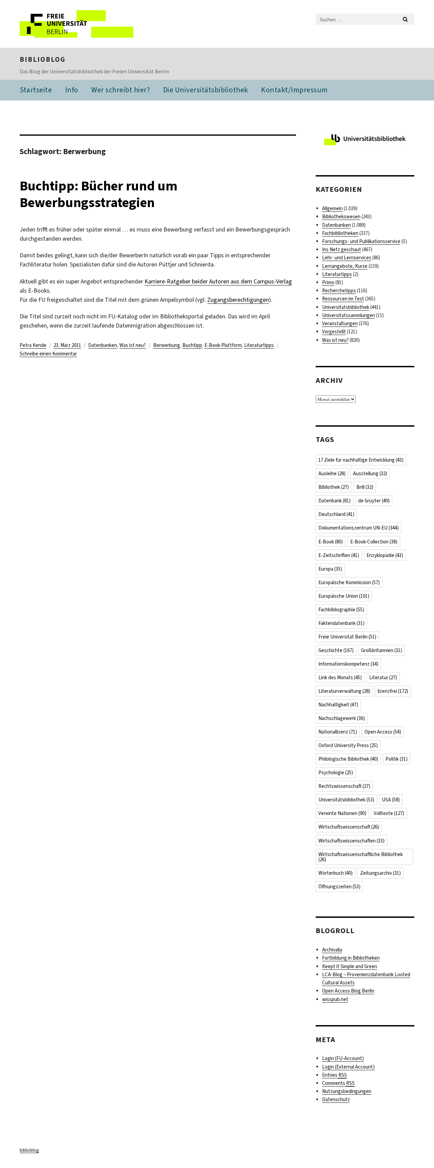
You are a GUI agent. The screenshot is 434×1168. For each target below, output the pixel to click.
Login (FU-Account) (343, 1058)
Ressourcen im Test (343, 298)
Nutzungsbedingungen (346, 1091)
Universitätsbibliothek (345, 307)
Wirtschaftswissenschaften (351, 840)
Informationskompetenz (348, 664)
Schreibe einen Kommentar (48, 353)
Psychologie (335, 772)
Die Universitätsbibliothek (205, 90)
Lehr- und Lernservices (346, 257)
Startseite (36, 90)
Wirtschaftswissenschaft (348, 826)
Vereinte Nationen (342, 813)
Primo (328, 282)
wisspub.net (335, 999)
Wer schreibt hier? (120, 90)
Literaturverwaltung (344, 691)
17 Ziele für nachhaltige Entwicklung (360, 460)
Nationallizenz (337, 731)
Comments (338, 1083)
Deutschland (336, 514)
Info (71, 90)
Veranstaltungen (340, 323)
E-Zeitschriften (338, 555)
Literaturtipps (259, 345)
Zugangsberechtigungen (238, 300)
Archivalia (332, 949)
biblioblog (42, 59)
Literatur (383, 677)
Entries (334, 1075)
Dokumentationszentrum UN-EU (358, 527)
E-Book (330, 541)
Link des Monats (340, 677)
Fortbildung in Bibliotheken (351, 957)
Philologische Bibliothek (348, 759)
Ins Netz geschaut (341, 249)
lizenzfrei (393, 691)
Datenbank (334, 500)
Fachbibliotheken (340, 233)
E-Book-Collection (373, 541)
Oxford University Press (348, 745)
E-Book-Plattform (223, 345)
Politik (397, 759)
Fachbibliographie (341, 609)
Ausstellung (370, 473)
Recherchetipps (339, 290)
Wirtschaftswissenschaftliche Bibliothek (360, 857)
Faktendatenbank (341, 623)
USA (391, 799)
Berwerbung (166, 345)
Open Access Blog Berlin (348, 990)
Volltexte (389, 813)
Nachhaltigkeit (338, 704)
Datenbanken (102, 345)
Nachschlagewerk (341, 718)
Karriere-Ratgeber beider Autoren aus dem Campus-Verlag (218, 281)
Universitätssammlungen (348, 315)
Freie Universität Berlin (347, 636)
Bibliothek (333, 487)
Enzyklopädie (385, 555)
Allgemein (332, 208)
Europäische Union (343, 596)
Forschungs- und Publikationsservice (361, 241)
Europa (330, 569)
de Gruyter (374, 500)
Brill (364, 487)
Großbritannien (381, 650)
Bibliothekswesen (341, 216)
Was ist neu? (132, 345)
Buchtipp (192, 345)
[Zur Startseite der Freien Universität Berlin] (76, 24)
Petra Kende (33, 345)
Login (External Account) (348, 1066)
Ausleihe (332, 473)
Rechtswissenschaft (344, 786)
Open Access (382, 731)
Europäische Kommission (349, 582)
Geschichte (336, 650)
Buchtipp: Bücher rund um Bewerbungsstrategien (98, 194)
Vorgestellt (334, 331)
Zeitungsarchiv (380, 873)
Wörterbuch (335, 873)
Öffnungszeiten (339, 886)
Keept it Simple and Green (349, 966)
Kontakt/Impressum (294, 90)
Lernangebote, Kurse (345, 266)
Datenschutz (336, 1099)
